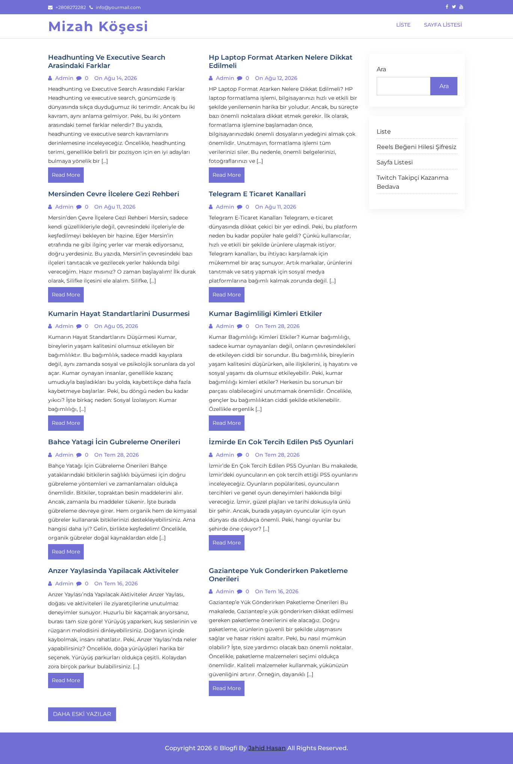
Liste (384, 131)
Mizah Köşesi (98, 26)
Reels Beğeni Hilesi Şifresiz (416, 146)
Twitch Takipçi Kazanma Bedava (412, 182)
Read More (66, 174)
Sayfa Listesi (395, 162)
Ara (381, 69)
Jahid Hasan (267, 748)
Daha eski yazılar (82, 713)
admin (64, 78)
